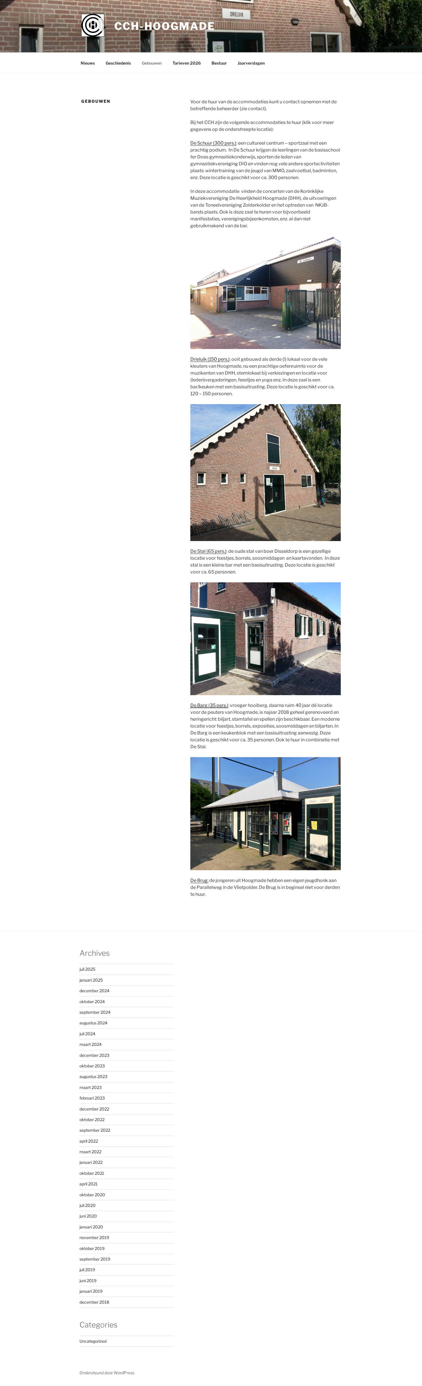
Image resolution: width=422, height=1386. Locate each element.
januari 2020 (91, 1226)
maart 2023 (91, 1087)
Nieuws (88, 63)
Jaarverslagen (251, 63)
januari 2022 (91, 1162)
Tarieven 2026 (187, 63)
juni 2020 (88, 1216)
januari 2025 (91, 980)
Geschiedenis (118, 63)
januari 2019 (91, 1291)
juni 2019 (88, 1280)
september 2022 (95, 1130)
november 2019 (94, 1237)
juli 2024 (87, 1033)
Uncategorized (93, 1341)
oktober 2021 (92, 1173)
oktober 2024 (92, 1001)
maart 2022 (90, 1151)
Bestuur (219, 63)
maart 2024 (91, 1044)
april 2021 (89, 1183)
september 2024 (95, 1012)
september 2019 (95, 1259)
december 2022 (94, 1108)
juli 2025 (87, 969)
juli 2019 (87, 1269)
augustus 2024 (93, 1022)
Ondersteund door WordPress (107, 1372)
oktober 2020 (92, 1194)
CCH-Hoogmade (164, 26)
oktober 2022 (92, 1119)
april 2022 (89, 1141)
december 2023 (94, 1055)
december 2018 (94, 1302)
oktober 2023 (92, 1065)
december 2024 (94, 990)
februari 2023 (92, 1098)
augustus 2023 (93, 1076)
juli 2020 (88, 1205)
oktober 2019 (92, 1248)
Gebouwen (152, 63)
